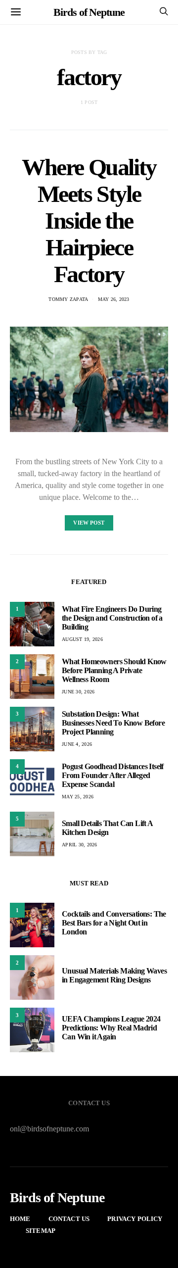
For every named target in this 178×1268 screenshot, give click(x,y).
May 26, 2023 (114, 299)
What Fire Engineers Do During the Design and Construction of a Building (112, 618)
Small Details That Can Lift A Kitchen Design (107, 827)
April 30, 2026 (79, 844)
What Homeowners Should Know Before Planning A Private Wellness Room (114, 670)
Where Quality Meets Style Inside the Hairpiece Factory (89, 220)
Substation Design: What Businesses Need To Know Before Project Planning (113, 723)
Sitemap (40, 1230)
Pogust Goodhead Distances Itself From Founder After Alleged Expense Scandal (113, 775)
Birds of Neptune (88, 12)
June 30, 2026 (78, 691)
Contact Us (69, 1218)
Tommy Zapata (68, 299)
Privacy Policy (134, 1218)
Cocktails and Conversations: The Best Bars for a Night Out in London (114, 923)
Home (20, 1218)
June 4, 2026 (77, 744)
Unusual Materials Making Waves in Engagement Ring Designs (114, 975)
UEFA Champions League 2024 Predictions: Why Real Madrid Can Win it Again (111, 1028)
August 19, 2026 (82, 639)
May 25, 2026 (77, 796)
